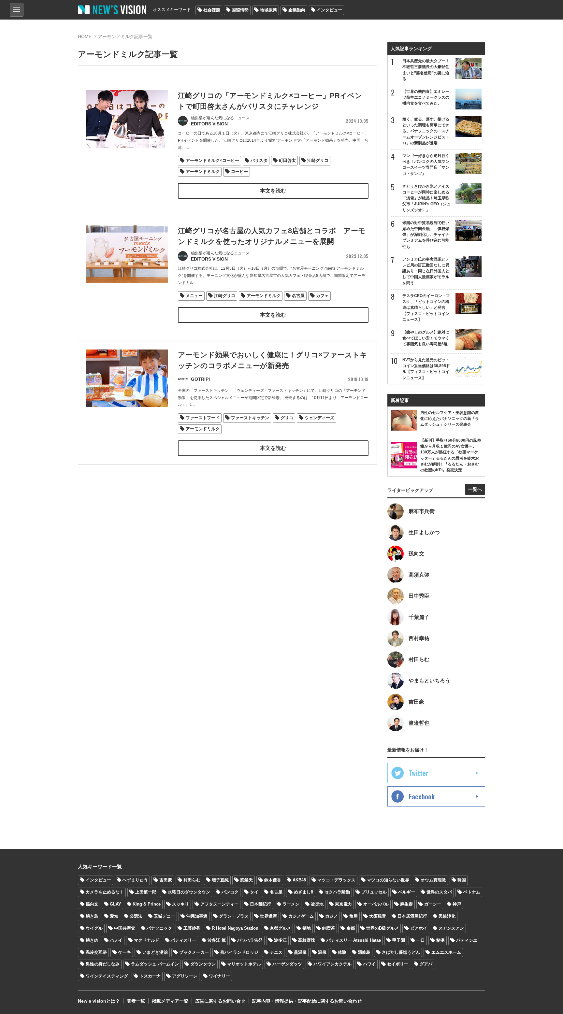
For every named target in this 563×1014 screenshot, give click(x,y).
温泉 (322, 952)
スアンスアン (451, 928)
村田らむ (191, 880)
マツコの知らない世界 (388, 880)
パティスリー (183, 940)
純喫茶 (328, 928)
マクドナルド (146, 940)
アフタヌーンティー (219, 904)
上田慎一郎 (145, 892)
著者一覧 (136, 1001)
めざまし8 (303, 892)
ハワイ (369, 964)
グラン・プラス (234, 916)
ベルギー (406, 892)
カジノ (331, 916)
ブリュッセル (374, 892)
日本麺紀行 (260, 904)
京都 (350, 928)
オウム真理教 (433, 880)
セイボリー (397, 964)
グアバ (426, 964)
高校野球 (306, 940)
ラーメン (290, 904)
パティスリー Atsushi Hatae (353, 940)
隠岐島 (364, 952)
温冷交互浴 (96, 952)
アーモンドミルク (203, 171)
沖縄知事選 (197, 916)
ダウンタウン (203, 964)
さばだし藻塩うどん (401, 952)
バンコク (230, 892)
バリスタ (259, 160)
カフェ (322, 295)
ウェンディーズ (319, 417)
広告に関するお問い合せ (220, 1001)
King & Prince (147, 904)
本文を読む (273, 190)
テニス (276, 952)
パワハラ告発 (250, 940)
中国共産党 (124, 928)
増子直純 (220, 880)
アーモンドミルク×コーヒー (212, 160)
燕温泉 (300, 952)
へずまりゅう (135, 880)
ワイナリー (219, 976)
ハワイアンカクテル (332, 964)
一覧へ (475, 489)
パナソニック (159, 928)
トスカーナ (150, 976)
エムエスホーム (446, 952)
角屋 (353, 916)
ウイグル (94, 928)
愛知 (114, 916)
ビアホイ (418, 928)
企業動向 (296, 9)
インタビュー (329, 9)
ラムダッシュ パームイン (155, 964)
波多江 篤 (217, 940)
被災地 (317, 904)
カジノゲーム (301, 916)
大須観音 (377, 916)
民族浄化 (447, 916)
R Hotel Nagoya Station (235, 928)
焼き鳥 (92, 916)
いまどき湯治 (155, 952)
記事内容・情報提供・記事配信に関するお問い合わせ (307, 1001)
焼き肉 (92, 940)
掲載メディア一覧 (170, 1001)
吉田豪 (165, 880)
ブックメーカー (194, 952)
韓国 (461, 880)
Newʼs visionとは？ (99, 1001)
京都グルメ (280, 928)
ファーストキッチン (250, 417)
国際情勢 (240, 9)
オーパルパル (376, 904)
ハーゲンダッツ (287, 964)
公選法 (136, 916)
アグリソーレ (184, 976)
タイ (254, 892)
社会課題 (211, 9)
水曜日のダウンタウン (189, 892)
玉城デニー (164, 916)
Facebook (422, 796)
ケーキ (124, 952)
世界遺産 (268, 916)
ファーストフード (203, 417)
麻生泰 (406, 904)
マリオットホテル (244, 964)
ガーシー (432, 904)
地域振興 (268, 9)
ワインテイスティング (107, 976)
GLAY (115, 904)
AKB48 (299, 880)
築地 (306, 928)
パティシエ (466, 940)
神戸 (457, 904)
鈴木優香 (272, 880)
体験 (342, 952)
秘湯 (440, 940)
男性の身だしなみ (103, 964)
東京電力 (343, 904)
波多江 (280, 940)
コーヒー (239, 171)
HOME (85, 36)
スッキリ (180, 904)
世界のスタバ (439, 892)
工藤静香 (191, 928)
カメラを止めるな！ (105, 892)
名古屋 (298, 295)
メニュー (194, 295)
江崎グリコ (317, 160)
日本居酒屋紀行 (412, 916)
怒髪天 (246, 880)
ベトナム (471, 892)
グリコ (287, 417)
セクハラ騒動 (337, 892)
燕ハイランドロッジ (239, 952)
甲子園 (398, 940)
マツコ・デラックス (336, 880)
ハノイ (116, 940)
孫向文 (92, 904)
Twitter (418, 773)
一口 (420, 940)
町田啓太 (287, 160)
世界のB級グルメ (382, 928)
